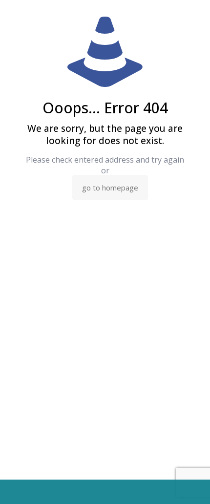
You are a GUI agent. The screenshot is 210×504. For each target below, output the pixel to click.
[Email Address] (63, 492)
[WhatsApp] (105, 492)
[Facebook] (147, 492)
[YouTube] (189, 492)
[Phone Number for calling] (21, 492)
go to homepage (110, 187)
